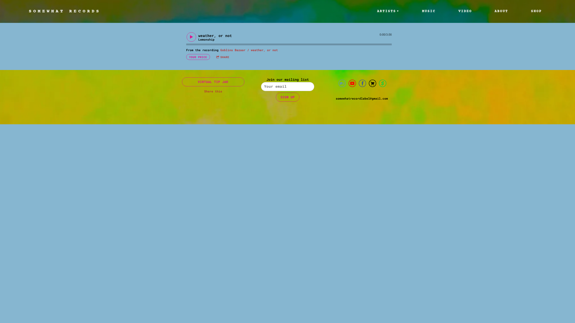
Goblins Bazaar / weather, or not (249, 50)
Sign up (288, 97)
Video (465, 11)
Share (224, 57)
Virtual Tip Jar (213, 82)
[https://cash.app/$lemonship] (382, 84)
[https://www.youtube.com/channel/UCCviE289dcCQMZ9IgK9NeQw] (352, 84)
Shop (536, 11)
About (501, 11)
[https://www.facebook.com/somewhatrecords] (362, 84)
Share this (213, 91)
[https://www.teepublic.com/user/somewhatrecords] (372, 84)
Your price (198, 57)
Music (429, 11)
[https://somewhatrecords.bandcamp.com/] (342, 84)
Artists (386, 11)
